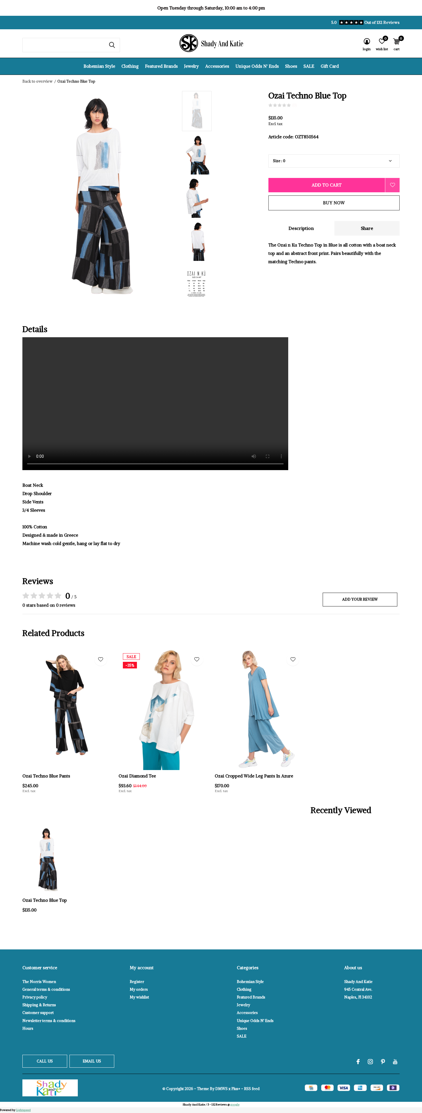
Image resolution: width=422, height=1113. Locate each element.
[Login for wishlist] (392, 185)
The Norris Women (39, 981)
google (234, 1104)
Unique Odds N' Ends (257, 66)
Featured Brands (161, 66)
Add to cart (327, 185)
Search (112, 45)
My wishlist (139, 997)
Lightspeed (23, 1110)
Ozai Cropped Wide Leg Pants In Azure (254, 776)
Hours (27, 1028)
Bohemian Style (99, 66)
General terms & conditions (46, 989)
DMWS (221, 1088)
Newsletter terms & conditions (49, 1020)
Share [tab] (367, 228)
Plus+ (235, 1088)
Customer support (38, 1012)
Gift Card (330, 66)
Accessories (217, 66)
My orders (139, 989)
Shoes (291, 66)
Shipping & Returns (39, 1005)
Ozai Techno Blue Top (44, 900)
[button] (223, 111)
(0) (294, 105)
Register (137, 981)
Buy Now (334, 202)
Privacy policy (34, 997)
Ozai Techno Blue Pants (46, 776)
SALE (308, 66)
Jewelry (191, 66)
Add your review (360, 599)
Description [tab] (301, 228)
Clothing (130, 66)
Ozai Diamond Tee (137, 776)
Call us (45, 1061)
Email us (92, 1061)
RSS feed (252, 1088)
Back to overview (37, 81)
